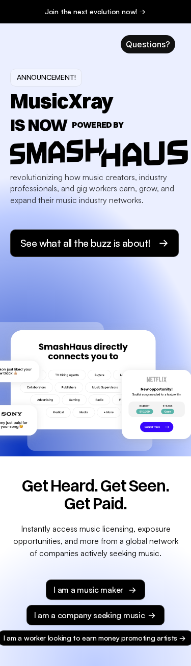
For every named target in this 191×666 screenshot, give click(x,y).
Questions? (148, 44)
